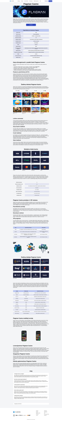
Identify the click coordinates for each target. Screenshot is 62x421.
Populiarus (17, 90)
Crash (35, 90)
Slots (44, 90)
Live (25, 90)
